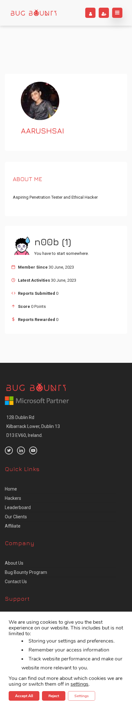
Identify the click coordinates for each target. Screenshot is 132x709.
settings (79, 684)
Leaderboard (18, 507)
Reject (53, 695)
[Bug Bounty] (34, 13)
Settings (81, 695)
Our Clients (16, 516)
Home (11, 489)
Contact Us (16, 581)
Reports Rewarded (36, 319)
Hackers (13, 498)
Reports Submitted (36, 293)
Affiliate (13, 526)
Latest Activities (34, 280)
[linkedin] (21, 450)
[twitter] (9, 450)
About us (14, 563)
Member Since (33, 267)
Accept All (24, 695)
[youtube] (33, 450)
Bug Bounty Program (26, 572)
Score (24, 306)
